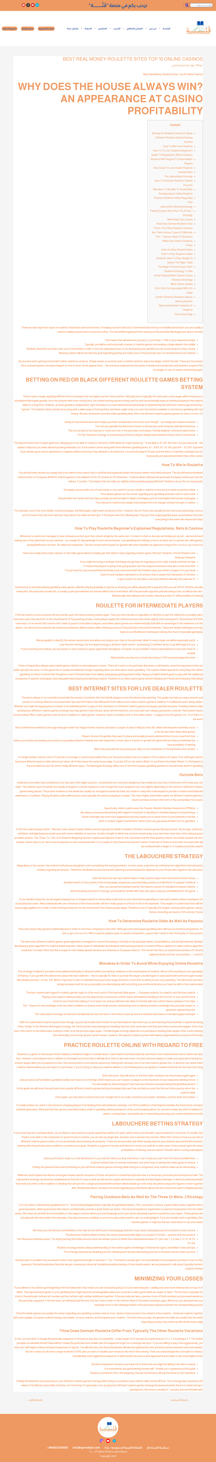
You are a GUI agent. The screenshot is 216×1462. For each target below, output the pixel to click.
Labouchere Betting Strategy (176, 206)
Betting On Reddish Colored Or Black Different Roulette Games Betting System (172, 137)
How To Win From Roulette (178, 146)
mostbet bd (196, 413)
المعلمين (102, 28)
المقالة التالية (34, 1400)
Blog (198, 65)
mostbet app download (190, 545)
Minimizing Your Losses (180, 219)
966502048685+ (57, 1447)
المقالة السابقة (180, 1400)
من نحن (153, 28)
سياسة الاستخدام (158, 1447)
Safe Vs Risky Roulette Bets (177, 249)
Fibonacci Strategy (182, 279)
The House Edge (183, 314)
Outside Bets (185, 172)
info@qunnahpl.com (86, 1447)
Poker (189, 245)
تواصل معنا (72, 28)
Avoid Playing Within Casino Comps (173, 275)
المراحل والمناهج (135, 28)
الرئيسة (166, 28)
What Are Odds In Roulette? (177, 241)
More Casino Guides (182, 284)
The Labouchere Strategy (178, 176)
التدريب (116, 28)
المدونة (88, 28)
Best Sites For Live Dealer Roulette (173, 168)
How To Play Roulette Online (177, 254)
